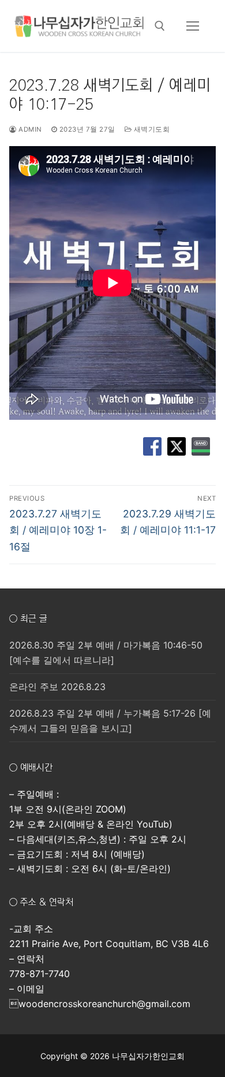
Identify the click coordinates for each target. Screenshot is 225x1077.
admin (29, 129)
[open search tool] (160, 26)
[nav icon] (192, 26)
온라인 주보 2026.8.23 (57, 686)
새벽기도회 (151, 129)
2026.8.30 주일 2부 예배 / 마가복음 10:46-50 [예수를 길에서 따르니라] (105, 652)
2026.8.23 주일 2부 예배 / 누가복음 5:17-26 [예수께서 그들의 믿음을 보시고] (110, 720)
